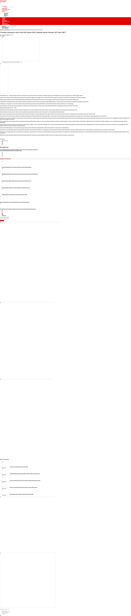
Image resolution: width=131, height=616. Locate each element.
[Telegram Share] (2, 155)
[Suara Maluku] (3, 1)
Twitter (6, 14)
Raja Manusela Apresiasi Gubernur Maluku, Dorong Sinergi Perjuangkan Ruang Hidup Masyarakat (20, 174)
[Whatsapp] (2, 156)
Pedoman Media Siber (6, 611)
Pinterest (6, 15)
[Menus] (0, 2)
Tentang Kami (4, 612)
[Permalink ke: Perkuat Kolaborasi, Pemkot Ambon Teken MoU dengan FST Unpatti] (6, 193)
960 (2, 214)
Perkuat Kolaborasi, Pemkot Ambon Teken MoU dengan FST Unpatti (14, 194)
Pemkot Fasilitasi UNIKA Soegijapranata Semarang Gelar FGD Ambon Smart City (16, 180)
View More (2, 220)
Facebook (6, 13)
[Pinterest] (2, 143)
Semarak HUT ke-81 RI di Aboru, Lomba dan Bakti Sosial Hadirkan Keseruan (16, 187)
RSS (5, 16)
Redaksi (3, 613)
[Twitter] (2, 142)
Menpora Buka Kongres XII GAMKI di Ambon (11, 150)
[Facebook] (2, 141)
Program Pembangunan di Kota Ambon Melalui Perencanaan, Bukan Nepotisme (16, 167)
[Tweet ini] (2, 153)
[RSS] (2, 144)
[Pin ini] (2, 154)
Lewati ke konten (3, 0)
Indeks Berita (4, 610)
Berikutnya (4, 215)
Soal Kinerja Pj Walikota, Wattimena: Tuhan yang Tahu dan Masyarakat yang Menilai (19, 149)
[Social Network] (2, 12)
